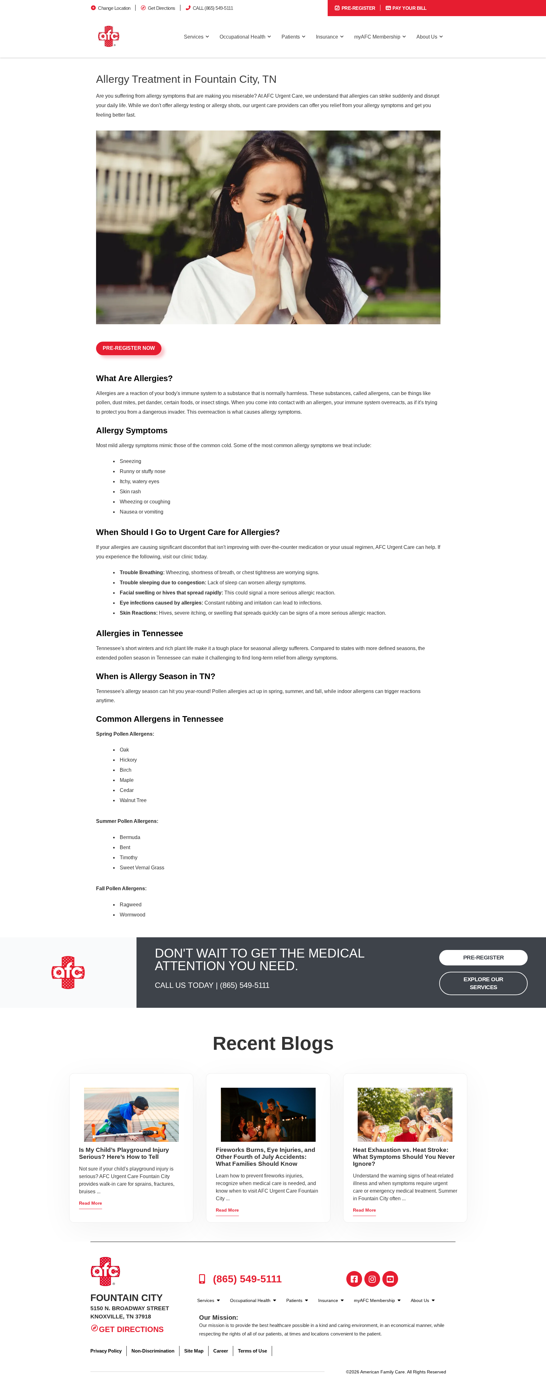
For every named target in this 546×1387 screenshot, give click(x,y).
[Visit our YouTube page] (390, 1279)
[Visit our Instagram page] (372, 1279)
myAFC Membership (377, 37)
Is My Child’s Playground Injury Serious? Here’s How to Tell (124, 1153)
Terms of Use (252, 1351)
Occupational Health (242, 37)
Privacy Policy (106, 1351)
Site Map (193, 1351)
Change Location (114, 8)
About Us (426, 37)
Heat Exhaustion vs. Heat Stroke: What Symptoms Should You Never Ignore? (404, 1157)
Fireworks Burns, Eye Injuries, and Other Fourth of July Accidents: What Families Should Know (265, 1157)
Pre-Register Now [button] (129, 348)
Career (220, 1351)
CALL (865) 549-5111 (213, 8)
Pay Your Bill (409, 8)
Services (193, 37)
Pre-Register (357, 8)
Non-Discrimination (152, 1351)
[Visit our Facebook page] (354, 1279)
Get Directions (161, 8)
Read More (90, 1203)
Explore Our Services (483, 983)
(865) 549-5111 (245, 985)
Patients (291, 37)
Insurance (327, 37)
